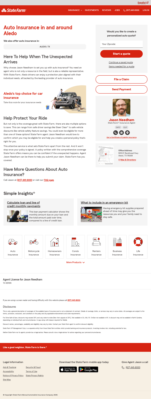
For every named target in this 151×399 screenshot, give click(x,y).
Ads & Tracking (9, 367)
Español (142, 2)
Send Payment (121, 89)
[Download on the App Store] (68, 369)
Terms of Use (31, 371)
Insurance (74, 10)
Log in (146, 10)
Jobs (117, 10)
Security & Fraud (33, 367)
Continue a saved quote (121, 62)
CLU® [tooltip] (125, 127)
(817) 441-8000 (132, 10)
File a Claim (121, 79)
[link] (14, 10)
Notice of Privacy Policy (13, 376)
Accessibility (8, 371)
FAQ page (49, 180)
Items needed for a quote (121, 66)
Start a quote (121, 53)
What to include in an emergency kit (104, 202)
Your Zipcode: (109, 44)
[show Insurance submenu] (81, 10)
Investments (92, 10)
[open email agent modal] (121, 133)
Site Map (7, 380)
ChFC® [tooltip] (118, 127)
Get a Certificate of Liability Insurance (122, 137)
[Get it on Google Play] (88, 369)
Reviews (106, 10)
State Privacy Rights (35, 376)
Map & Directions (128, 160)
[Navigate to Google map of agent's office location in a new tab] (127, 132)
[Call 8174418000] (115, 132)
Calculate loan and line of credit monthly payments (23, 204)
